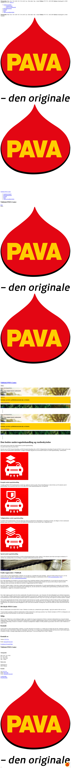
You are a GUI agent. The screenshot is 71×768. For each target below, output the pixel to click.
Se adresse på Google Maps (7, 644)
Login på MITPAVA (5, 402)
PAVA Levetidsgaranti (11, 7)
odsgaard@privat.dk (8, 641)
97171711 (6, 639)
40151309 (6, 672)
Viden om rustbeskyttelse (8, 12)
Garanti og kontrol (7, 4)
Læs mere (3, 394)
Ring (2, 205)
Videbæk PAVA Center (6, 191)
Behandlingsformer (7, 8)
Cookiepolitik (4, 676)
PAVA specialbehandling (53, 577)
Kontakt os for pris (5, 569)
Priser (4, 11)
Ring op (12, 2)
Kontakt (5, 9)
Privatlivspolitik (4, 677)
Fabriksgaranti (9, 6)
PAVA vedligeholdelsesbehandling (18, 578)
